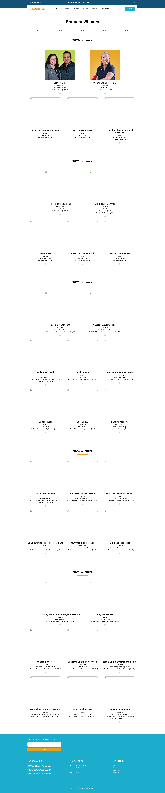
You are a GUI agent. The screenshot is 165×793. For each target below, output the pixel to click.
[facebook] (131, 2)
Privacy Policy (116, 770)
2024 (38, 31)
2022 (82, 31)
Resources (116, 772)
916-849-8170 (73, 770)
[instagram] (134, 2)
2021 (104, 31)
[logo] (38, 8)
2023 (60, 31)
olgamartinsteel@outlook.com (77, 767)
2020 (126, 31)
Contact (115, 765)
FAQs (114, 767)
